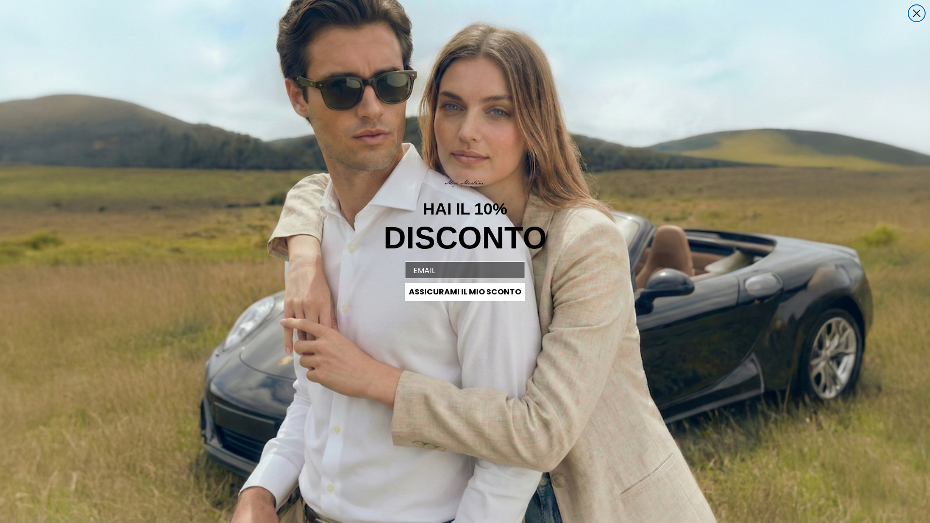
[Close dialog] (916, 13)
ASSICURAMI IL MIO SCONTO (465, 291)
